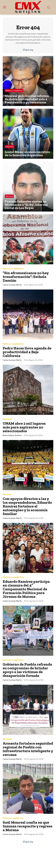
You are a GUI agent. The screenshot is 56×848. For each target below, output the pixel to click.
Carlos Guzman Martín (12, 285)
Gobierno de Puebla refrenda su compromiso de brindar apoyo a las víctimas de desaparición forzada (27, 670)
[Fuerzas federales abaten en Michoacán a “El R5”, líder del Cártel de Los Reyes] (28, 186)
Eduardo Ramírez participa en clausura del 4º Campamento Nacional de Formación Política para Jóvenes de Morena (26, 589)
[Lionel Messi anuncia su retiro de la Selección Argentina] (28, 134)
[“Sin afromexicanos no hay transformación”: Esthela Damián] (28, 239)
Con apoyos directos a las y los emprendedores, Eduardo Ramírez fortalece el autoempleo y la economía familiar (27, 506)
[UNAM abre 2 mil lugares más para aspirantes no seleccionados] (28, 390)
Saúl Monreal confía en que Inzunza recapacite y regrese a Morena (27, 826)
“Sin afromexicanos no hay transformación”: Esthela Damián (26, 277)
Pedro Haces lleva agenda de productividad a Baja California (27, 352)
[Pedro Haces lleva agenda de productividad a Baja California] (28, 314)
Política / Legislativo (14, 90)
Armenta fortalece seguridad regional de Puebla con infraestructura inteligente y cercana (28, 749)
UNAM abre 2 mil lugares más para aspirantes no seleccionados (24, 427)
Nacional (9, 196)
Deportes (9, 146)
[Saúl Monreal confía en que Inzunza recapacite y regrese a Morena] (28, 789)
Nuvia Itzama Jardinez (12, 435)
